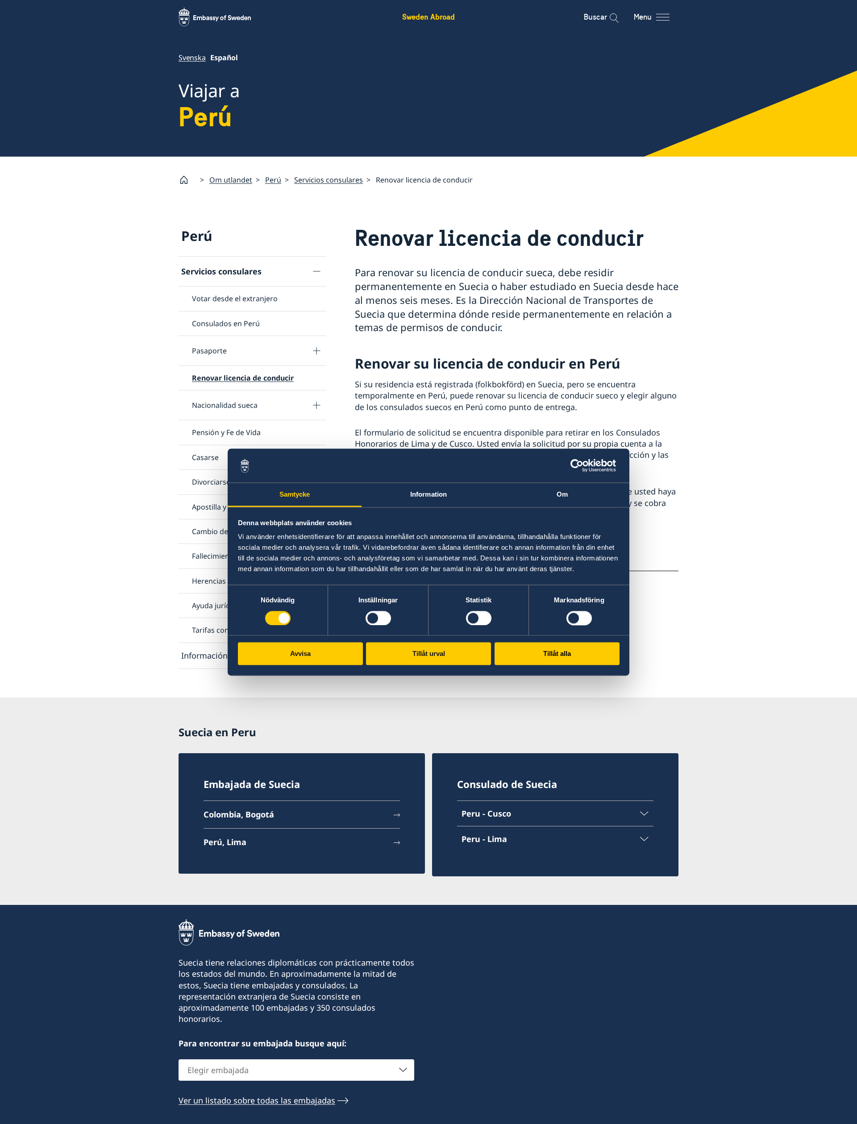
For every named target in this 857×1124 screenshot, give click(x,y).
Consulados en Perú (226, 323)
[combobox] (296, 1070)
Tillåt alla (557, 654)
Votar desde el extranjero (235, 298)
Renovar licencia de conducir (243, 378)
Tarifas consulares (223, 630)
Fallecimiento (214, 556)
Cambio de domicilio (226, 531)
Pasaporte (209, 351)
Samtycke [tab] (294, 494)
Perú (273, 180)
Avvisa (300, 654)
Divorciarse (211, 482)
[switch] (378, 618)
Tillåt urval (428, 654)
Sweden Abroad (428, 17)
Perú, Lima (225, 842)
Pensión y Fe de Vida (226, 432)
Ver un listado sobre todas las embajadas (257, 1100)
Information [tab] (428, 494)
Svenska (192, 57)
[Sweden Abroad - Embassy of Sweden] (223, 17)
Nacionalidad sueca (225, 405)
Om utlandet (230, 180)
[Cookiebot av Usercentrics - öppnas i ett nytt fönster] (580, 465)
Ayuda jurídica (216, 605)
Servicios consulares (328, 180)
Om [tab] (562, 494)
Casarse (205, 457)
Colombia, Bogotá (239, 814)
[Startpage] (187, 180)
